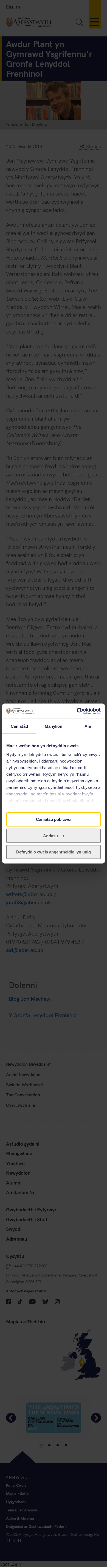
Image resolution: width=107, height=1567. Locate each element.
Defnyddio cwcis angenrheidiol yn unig (53, 852)
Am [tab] (88, 726)
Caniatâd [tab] (19, 726)
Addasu (50, 835)
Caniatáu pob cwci (53, 819)
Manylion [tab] (54, 726)
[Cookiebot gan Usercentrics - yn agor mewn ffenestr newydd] (77, 711)
